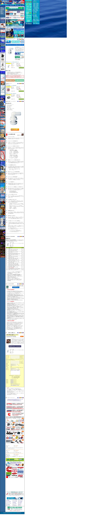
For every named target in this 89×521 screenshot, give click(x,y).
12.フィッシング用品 (15, 500)
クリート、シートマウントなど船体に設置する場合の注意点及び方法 (14, 400)
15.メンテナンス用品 (15, 501)
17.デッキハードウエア (8, 502)
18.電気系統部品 (14, 502)
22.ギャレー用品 (19, 503)
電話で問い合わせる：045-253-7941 (15, 346)
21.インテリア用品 (14, 503)
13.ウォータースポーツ (20, 500)
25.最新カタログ (19, 504)
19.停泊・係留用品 (20, 502)
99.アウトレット (19, 505)
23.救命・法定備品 (8, 504)
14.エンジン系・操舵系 (8, 501)
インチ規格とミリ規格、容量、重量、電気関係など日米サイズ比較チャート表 (15, 399)
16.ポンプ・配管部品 (20, 501)
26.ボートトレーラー (8, 505)
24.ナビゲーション (14, 504)
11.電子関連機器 (7, 500)
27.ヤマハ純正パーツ (15, 505)
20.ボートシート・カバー (8, 503)
